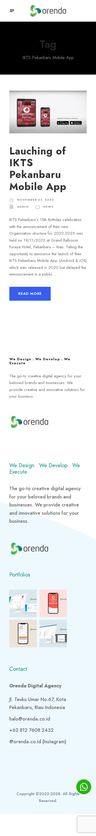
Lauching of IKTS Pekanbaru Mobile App (37, 169)
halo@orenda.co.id (29, 718)
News (48, 206)
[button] (12, 10)
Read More (30, 293)
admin (23, 206)
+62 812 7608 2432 (31, 730)
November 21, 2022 (35, 200)
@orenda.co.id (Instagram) (37, 741)
